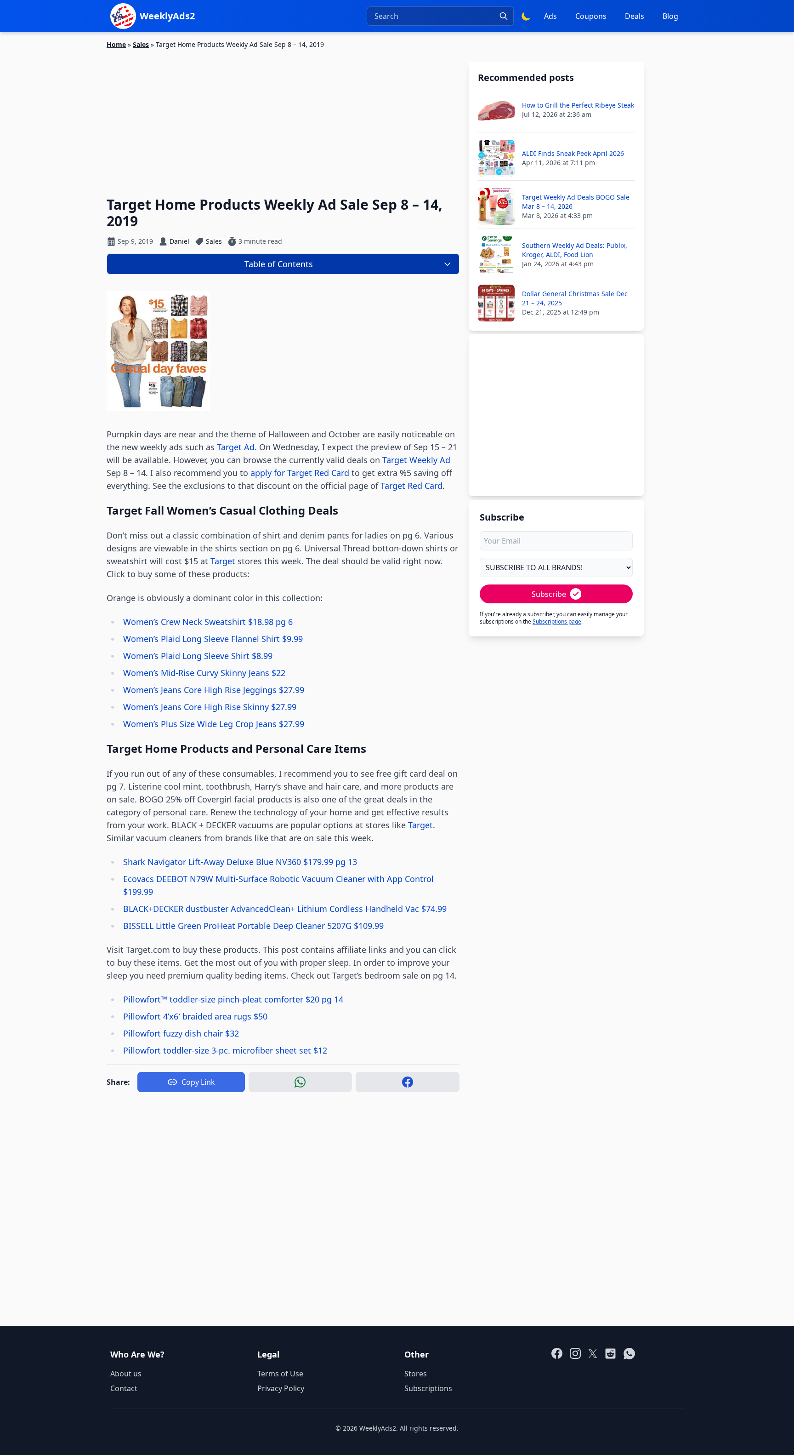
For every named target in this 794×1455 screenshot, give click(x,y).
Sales (141, 44)
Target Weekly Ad (416, 459)
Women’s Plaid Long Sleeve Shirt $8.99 (197, 655)
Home (116, 44)
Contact (123, 1388)
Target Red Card (411, 485)
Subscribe (549, 594)
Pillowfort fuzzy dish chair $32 (181, 1033)
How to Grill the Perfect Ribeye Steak (578, 105)
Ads (550, 16)
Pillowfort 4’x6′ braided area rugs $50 (195, 1016)
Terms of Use (280, 1374)
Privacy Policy (280, 1388)
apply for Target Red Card (299, 472)
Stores (415, 1374)
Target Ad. (237, 447)
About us (126, 1374)
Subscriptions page (557, 621)
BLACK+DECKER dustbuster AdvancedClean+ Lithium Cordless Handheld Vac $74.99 (285, 908)
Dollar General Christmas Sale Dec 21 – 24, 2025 (575, 298)
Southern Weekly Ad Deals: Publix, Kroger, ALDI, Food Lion (574, 250)
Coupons (591, 16)
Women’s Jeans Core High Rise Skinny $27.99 (209, 706)
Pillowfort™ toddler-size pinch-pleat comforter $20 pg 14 (233, 999)
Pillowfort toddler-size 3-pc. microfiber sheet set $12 (225, 1050)
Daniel (179, 241)
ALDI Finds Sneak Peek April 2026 (573, 153)
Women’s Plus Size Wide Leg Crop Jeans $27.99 (213, 723)
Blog (670, 16)
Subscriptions (428, 1388)
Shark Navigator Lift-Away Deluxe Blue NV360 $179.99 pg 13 (240, 861)
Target (222, 561)
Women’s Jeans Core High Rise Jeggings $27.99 (213, 689)
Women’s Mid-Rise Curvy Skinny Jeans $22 (204, 672)
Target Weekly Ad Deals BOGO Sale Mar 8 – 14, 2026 (576, 202)
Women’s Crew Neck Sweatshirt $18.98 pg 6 (208, 621)
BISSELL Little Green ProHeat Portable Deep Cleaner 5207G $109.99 (253, 925)
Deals (634, 16)
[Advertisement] (283, 117)
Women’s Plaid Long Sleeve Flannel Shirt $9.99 (213, 638)
